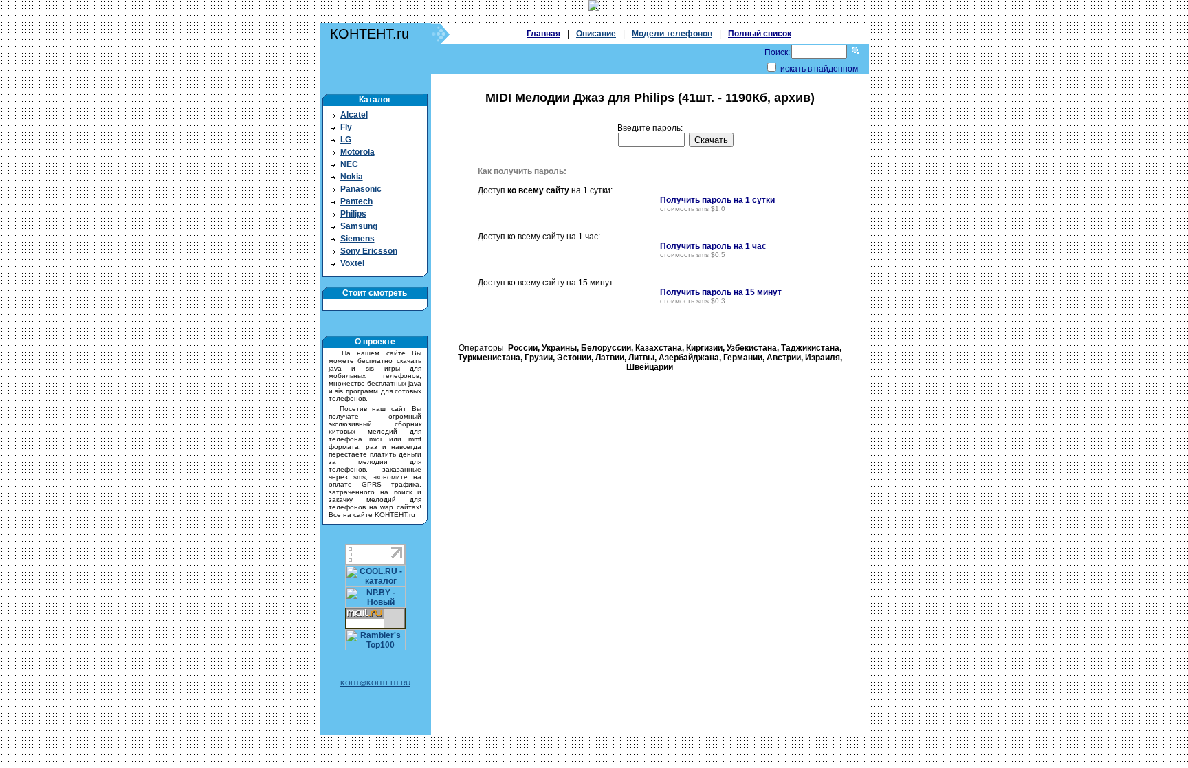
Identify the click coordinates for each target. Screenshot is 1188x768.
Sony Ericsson (368, 251)
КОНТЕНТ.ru (369, 33)
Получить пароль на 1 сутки (717, 200)
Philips (353, 214)
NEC (349, 164)
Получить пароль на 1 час (713, 246)
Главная (543, 34)
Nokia (351, 177)
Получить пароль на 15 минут (721, 292)
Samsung (358, 226)
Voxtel (352, 263)
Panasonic (361, 189)
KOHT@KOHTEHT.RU (375, 683)
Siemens (357, 238)
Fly (346, 127)
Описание (596, 34)
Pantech (356, 201)
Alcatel (354, 115)
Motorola (357, 152)
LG (345, 139)
